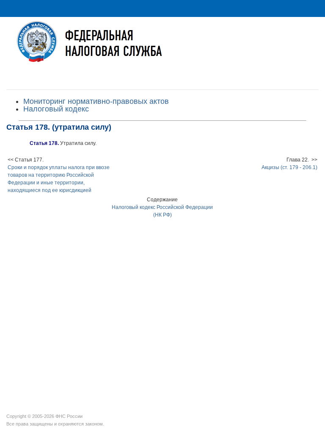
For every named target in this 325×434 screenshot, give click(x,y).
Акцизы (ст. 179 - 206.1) (289, 167)
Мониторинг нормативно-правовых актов (96, 101)
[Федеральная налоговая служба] (162, 48)
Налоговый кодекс (56, 109)
